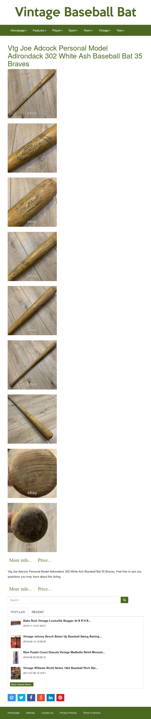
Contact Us (47, 712)
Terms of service (91, 712)
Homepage (18, 30)
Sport (72, 30)
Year (119, 30)
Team (87, 30)
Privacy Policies (68, 712)
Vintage (104, 30)
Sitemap (30, 712)
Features (38, 30)
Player (56, 30)
